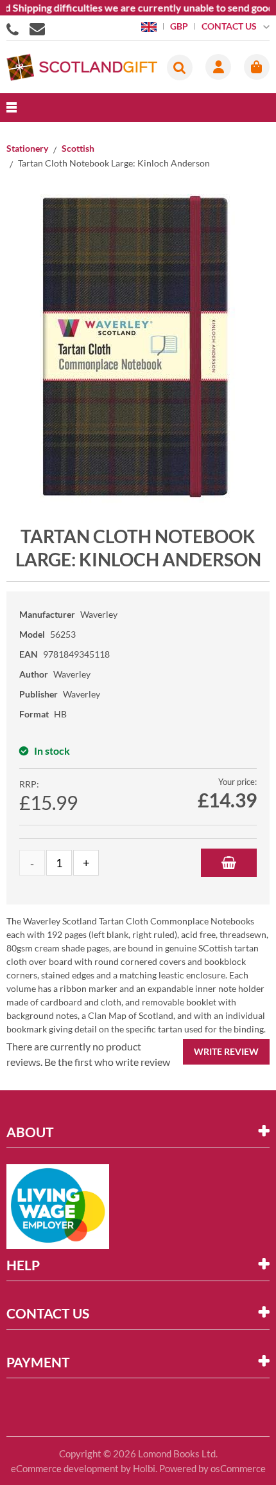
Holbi (144, 1468)
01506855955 (14, 28)
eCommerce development (65, 1468)
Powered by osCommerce (212, 1468)
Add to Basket (229, 863)
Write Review (226, 1051)
